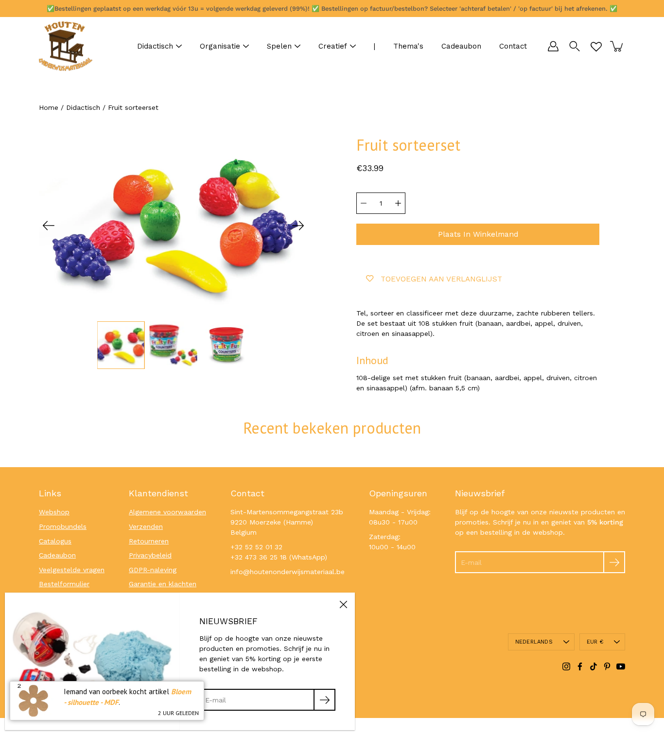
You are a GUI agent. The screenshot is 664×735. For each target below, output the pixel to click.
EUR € (595, 642)
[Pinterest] (607, 666)
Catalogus (55, 541)
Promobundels (63, 526)
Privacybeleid (150, 555)
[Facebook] (580, 666)
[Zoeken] (574, 46)
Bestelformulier (64, 584)
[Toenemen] (398, 203)
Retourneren (149, 541)
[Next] (298, 225)
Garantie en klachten (162, 584)
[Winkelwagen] (617, 46)
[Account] (553, 46)
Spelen (279, 46)
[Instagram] (566, 666)
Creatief (332, 46)
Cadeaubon (461, 46)
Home (48, 107)
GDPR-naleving (152, 570)
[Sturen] (614, 562)
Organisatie (220, 46)
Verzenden (146, 526)
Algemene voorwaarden (167, 512)
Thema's (408, 46)
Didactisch (155, 46)
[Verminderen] (363, 203)
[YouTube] (620, 666)
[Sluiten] (343, 604)
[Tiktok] (593, 666)
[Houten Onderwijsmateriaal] (65, 46)
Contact (513, 46)
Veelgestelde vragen (72, 570)
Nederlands (534, 642)
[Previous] (48, 225)
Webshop (54, 512)
